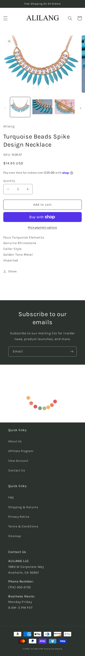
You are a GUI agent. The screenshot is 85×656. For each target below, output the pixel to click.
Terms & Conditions (23, 526)
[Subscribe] (72, 351)
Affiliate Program (20, 451)
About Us (15, 441)
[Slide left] (4, 108)
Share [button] (12, 271)
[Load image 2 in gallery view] (42, 107)
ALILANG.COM (37, 649)
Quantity (9, 180)
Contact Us (16, 470)
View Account (18, 461)
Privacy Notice (19, 516)
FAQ (11, 497)
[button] (5, 18)
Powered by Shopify (53, 649)
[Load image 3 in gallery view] (65, 107)
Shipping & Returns (23, 507)
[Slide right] (80, 108)
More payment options (42, 227)
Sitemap (14, 536)
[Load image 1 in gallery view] (20, 107)
